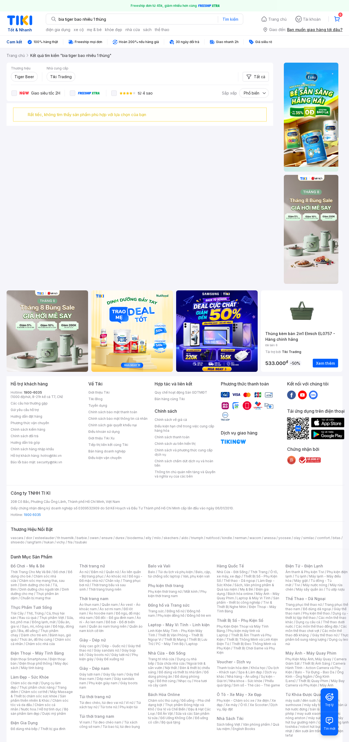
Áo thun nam (89, 605)
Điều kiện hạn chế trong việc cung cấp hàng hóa (184, 428)
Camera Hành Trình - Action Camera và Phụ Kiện (315, 667)
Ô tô (243, 705)
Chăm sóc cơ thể (34, 692)
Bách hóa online (240, 594)
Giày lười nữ (120, 655)
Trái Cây (17, 613)
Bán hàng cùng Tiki (170, 399)
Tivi (297, 585)
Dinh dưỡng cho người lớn (39, 589)
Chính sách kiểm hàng (28, 429)
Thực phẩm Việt (51, 618)
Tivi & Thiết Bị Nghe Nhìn (244, 604)
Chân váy (112, 581)
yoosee (284, 538)
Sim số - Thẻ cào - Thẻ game (256, 685)
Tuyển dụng (97, 405)
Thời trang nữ (92, 566)
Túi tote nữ (108, 707)
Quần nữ (112, 572)
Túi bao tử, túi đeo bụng (121, 727)
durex (120, 538)
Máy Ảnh (326, 685)
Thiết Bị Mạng (175, 639)
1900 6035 (32, 515)
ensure (107, 538)
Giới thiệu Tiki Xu (101, 438)
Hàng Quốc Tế (230, 566)
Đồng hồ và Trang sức (168, 605)
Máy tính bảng (32, 668)
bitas (337, 538)
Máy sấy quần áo (309, 589)
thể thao (162, 29)
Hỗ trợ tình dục (50, 709)
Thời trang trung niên (105, 589)
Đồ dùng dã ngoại (317, 609)
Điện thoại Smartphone (29, 659)
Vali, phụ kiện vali (196, 576)
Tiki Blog (95, 399)
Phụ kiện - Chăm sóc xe (235, 700)
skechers (171, 538)
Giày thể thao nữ (325, 635)
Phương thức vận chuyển (30, 423)
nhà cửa (132, 29)
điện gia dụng (58, 29)
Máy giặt (301, 581)
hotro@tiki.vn (51, 456)
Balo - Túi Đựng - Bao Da (314, 672)
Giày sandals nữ (106, 650)
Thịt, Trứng (35, 613)
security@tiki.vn (49, 462)
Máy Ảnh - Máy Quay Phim (310, 653)
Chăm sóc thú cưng (163, 700)
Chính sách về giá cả (171, 420)
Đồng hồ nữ (175, 611)
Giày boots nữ (97, 655)
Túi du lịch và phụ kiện (175, 572)
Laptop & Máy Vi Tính (253, 598)
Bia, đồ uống (28, 631)
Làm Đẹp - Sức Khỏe (30, 677)
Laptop (192, 644)
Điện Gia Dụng (24, 722)
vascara (17, 538)
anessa (270, 538)
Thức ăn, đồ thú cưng (35, 639)
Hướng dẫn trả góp (25, 442)
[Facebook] (291, 394)
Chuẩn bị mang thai (35, 598)
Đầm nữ (97, 572)
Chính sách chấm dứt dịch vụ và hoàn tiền (184, 463)
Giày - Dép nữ (92, 640)
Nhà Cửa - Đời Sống (166, 653)
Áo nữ (83, 572)
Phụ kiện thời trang (165, 585)
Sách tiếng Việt (228, 724)
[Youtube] (302, 394)
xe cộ (79, 29)
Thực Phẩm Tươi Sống (31, 607)
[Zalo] (313, 394)
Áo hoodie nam (101, 613)
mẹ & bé (94, 29)
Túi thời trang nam (96, 716)
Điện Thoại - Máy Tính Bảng (37, 653)
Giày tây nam (113, 674)
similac (308, 538)
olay (297, 538)
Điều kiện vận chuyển (105, 458)
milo (157, 538)
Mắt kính (191, 591)
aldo (184, 538)
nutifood (212, 538)
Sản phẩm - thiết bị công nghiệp (248, 600)
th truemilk (65, 538)
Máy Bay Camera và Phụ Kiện (315, 683)
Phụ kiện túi (129, 707)
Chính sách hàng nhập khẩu (32, 449)
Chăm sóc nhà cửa (40, 644)
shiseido (18, 542)
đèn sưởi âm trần (308, 731)
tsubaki (81, 542)
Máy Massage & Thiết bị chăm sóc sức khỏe (42, 694)
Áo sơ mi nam (110, 609)
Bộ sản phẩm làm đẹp (39, 711)
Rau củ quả (28, 618)
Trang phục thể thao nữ (303, 605)
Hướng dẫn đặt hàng (26, 416)
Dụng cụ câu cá (308, 622)
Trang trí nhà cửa (161, 659)
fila (70, 542)
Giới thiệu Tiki (99, 392)
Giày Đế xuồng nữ (110, 659)
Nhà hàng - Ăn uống (242, 676)
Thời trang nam (93, 598)
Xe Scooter (259, 705)
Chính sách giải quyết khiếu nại (112, 425)
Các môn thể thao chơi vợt (316, 628)
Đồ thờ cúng (166, 681)
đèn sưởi (309, 700)
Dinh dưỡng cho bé (35, 585)
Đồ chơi (59, 572)
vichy (60, 542)
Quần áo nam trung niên (108, 626)
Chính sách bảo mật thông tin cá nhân (118, 418)
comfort (323, 538)
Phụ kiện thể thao (316, 613)
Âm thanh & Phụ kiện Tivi (304, 572)
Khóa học (258, 668)
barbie (82, 538)
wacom (255, 538)
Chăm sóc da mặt (24, 683)
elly (148, 538)
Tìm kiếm (230, 19)
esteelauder (45, 538)
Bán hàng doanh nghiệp (107, 451)
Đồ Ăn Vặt (165, 713)
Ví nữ (129, 703)
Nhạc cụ (184, 681)
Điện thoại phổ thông (35, 663)
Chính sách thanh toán (172, 437)
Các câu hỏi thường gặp (29, 403)
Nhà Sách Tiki (230, 718)
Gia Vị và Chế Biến (171, 709)
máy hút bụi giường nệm (314, 720)
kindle (227, 538)
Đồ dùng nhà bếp (24, 729)
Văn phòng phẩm (256, 724)
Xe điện (263, 700)
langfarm (34, 542)
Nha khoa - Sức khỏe (245, 681)
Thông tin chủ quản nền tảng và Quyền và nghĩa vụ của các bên (185, 474)
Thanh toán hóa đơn (232, 668)
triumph (197, 538)
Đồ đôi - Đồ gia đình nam (114, 618)
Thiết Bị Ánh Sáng (316, 663)
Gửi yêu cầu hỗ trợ (25, 410)
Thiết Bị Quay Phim (313, 681)
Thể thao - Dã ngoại (239, 581)
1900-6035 (33, 392)
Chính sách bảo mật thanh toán (112, 412)
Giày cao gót (89, 646)
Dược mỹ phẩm (54, 713)
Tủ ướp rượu (335, 589)
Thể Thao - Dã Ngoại (305, 598)
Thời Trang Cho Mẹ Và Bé (31, 572)
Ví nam (84, 722)
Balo (151, 572)
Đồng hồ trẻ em (199, 615)
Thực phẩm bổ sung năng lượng (316, 637)
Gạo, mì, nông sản (36, 626)
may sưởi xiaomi (310, 713)
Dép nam (104, 679)
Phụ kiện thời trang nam (177, 593)
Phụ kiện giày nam (103, 683)
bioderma (135, 538)
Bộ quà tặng (170, 722)
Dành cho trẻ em (34, 635)
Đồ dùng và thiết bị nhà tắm (180, 672)
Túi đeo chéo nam (107, 722)
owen (94, 538)
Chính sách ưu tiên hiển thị (175, 444)
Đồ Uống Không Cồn (176, 718)
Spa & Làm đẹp (250, 672)
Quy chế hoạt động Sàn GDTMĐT (181, 392)
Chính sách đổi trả (24, 436)
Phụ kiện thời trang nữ (165, 591)
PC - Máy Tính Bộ (169, 644)
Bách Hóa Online (164, 694)
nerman (241, 538)
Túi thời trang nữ (95, 696)
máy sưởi (292, 700)
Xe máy (231, 705)
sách (147, 29)
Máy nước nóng (315, 585)
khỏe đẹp (113, 29)
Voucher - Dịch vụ (234, 661)
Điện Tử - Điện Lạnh (304, 566)
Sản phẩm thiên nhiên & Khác (38, 698)
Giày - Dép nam (94, 668)
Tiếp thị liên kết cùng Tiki (108, 445)
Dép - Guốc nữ (113, 646)
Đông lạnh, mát (44, 622)
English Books (244, 729)
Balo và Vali (159, 566)
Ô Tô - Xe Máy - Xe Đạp (239, 694)
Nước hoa (28, 709)
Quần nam (110, 605)
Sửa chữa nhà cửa (171, 663)
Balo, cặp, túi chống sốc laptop (179, 574)
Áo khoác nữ (116, 576)
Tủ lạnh (300, 576)
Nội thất (171, 668)
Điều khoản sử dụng (104, 432)
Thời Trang (258, 572)
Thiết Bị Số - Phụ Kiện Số (240, 620)
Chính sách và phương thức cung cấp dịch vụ (184, 452)
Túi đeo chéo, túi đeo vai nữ (101, 703)
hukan (49, 542)
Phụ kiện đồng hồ (171, 615)
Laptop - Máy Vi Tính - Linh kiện (179, 624)
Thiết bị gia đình (52, 729)
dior (29, 538)
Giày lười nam (89, 674)
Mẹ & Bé (246, 589)
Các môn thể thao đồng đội (317, 626)
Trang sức (156, 611)
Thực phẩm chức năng (37, 687)
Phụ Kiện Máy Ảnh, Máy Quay (308, 659)
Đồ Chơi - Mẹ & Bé (28, 566)
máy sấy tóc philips (319, 705)
